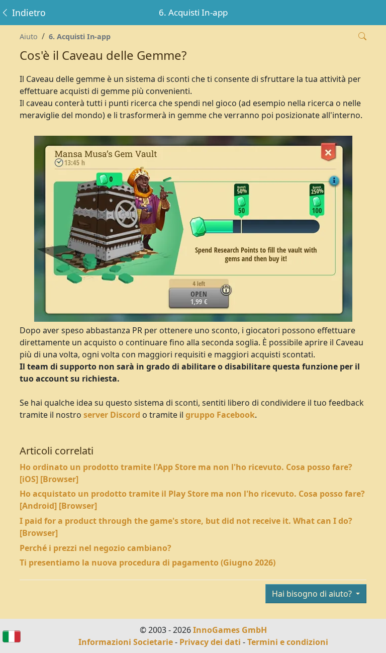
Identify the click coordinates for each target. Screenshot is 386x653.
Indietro (28, 13)
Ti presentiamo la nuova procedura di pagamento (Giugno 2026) (147, 562)
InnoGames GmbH (230, 629)
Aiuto (29, 36)
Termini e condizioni (287, 641)
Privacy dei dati (210, 641)
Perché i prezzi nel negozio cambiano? (95, 547)
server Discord (111, 414)
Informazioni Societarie (125, 641)
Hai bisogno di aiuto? (313, 593)
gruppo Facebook (220, 414)
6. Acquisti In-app (80, 36)
